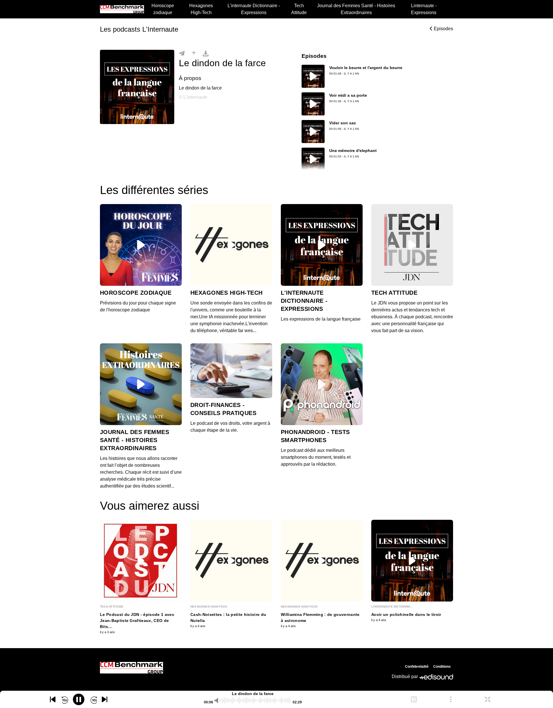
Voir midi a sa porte (348, 95)
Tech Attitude (299, 9)
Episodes (443, 28)
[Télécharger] (206, 53)
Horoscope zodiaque (162, 9)
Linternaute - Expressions (424, 9)
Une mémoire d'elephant (353, 150)
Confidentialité (417, 667)
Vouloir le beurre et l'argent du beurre (365, 67)
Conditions (442, 667)
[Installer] (194, 53)
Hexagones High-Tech (201, 9)
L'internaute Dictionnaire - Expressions (254, 9)
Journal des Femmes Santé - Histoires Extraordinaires (356, 9)
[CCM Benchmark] (131, 667)
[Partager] (182, 53)
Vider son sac (342, 123)
